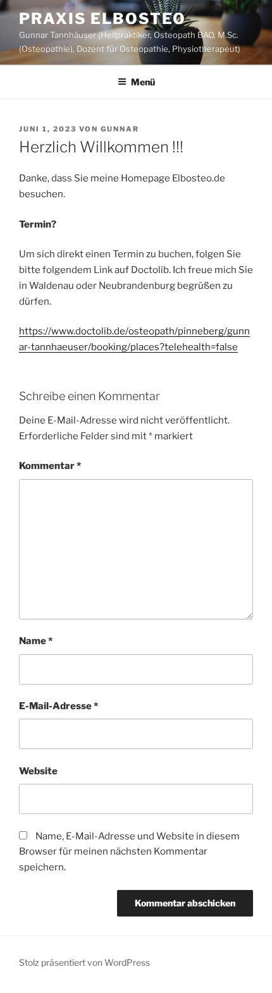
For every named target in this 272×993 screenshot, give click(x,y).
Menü (143, 81)
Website (38, 771)
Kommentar (50, 466)
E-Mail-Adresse (58, 706)
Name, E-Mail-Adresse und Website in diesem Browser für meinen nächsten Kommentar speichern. (129, 852)
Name (36, 641)
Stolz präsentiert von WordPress (84, 962)
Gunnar (120, 129)
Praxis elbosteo (102, 18)
